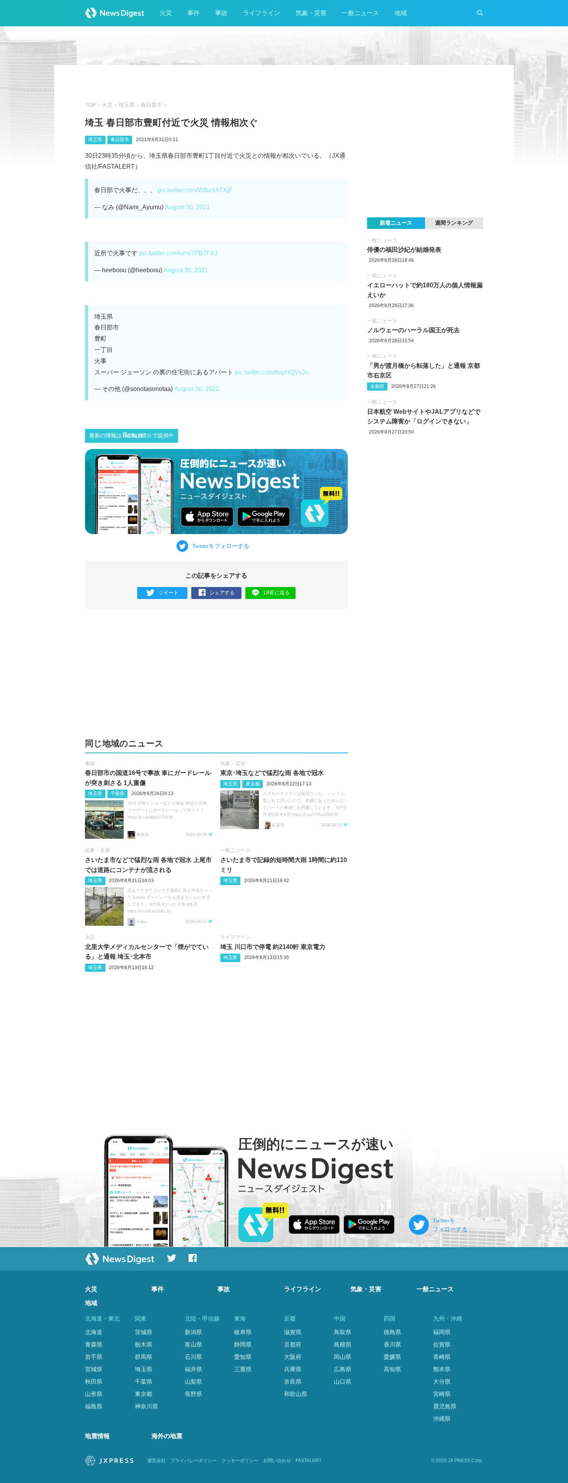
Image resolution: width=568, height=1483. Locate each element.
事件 (193, 13)
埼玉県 (127, 105)
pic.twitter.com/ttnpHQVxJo (271, 372)
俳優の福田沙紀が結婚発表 (404, 249)
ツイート (168, 593)
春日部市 (151, 105)
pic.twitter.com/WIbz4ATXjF (195, 190)
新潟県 (193, 1332)
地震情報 (97, 1436)
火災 (166, 13)
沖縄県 (442, 1418)
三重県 (243, 1369)
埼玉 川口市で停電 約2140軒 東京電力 (272, 947)
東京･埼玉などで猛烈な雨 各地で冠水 (272, 773)
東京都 (253, 784)
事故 (221, 13)
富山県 (193, 1344)
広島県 (342, 1369)
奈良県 (292, 1381)
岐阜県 (243, 1332)
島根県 (342, 1344)
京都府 (377, 386)
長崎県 (442, 1356)
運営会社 (156, 1460)
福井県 (193, 1369)
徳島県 (392, 1332)
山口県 (342, 1381)
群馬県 (143, 1356)
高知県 (392, 1369)
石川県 (193, 1356)
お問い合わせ (277, 1460)
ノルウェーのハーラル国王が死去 (413, 330)
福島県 (93, 1406)
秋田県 (93, 1381)
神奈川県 (146, 1406)
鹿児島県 (444, 1406)
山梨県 (193, 1381)
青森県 (93, 1344)
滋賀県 (292, 1332)
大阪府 (292, 1356)
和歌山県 (295, 1394)
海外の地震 (166, 1436)
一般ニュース (360, 13)
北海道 (93, 1332)
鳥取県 (342, 1332)
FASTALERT (308, 1460)
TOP (90, 105)
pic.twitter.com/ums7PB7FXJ (178, 253)
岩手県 (93, 1356)
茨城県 (143, 1332)
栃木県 (143, 1344)
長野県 (193, 1394)
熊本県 (442, 1369)
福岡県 (442, 1332)
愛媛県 (392, 1356)
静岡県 (243, 1344)
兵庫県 (292, 1369)
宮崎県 (442, 1394)
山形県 (93, 1394)
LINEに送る (277, 593)
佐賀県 (442, 1344)
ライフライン (261, 13)
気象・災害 (311, 13)
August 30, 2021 (187, 207)
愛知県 (243, 1356)
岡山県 (342, 1356)
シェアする (222, 593)
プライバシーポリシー (193, 1460)
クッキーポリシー (239, 1460)
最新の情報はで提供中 (131, 436)
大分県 (442, 1381)
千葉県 (117, 793)
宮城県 (93, 1369)
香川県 (392, 1344)
